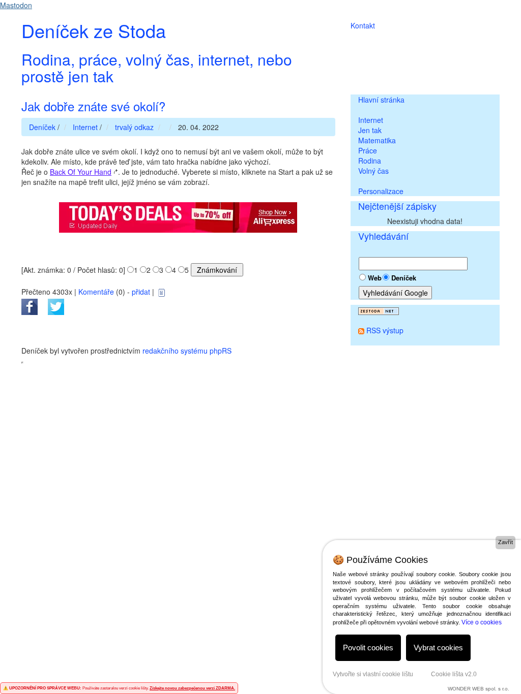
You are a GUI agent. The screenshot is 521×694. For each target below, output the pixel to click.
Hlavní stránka (381, 99)
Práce (367, 150)
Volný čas (373, 171)
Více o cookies (481, 622)
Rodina (369, 160)
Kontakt (363, 25)
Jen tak (370, 130)
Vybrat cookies (438, 647)
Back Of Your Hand (80, 172)
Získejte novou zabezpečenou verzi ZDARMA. (192, 688)
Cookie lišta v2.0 (454, 674)
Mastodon (16, 5)
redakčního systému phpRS (186, 350)
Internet (370, 120)
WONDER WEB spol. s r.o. (478, 688)
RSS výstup (384, 330)
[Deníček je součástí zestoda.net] (378, 310)
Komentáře (96, 292)
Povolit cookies (368, 647)
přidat (141, 292)
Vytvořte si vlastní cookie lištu (373, 674)
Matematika (377, 140)
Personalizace (380, 191)
